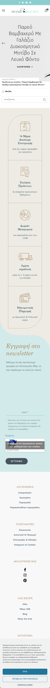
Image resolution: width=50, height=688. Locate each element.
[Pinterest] (30, 2)
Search (44, 99)
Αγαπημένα (24, 497)
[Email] (26, 2)
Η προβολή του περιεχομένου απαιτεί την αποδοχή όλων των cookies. (25, 445)
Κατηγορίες (23, 67)
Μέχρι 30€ (25, 609)
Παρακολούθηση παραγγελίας (25, 507)
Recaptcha (9, 436)
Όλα (25, 672)
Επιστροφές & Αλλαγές (25, 540)
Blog (25, 614)
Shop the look (25, 619)
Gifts (25, 604)
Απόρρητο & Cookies (25, 684)
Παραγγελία (25, 502)
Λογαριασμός (25, 492)
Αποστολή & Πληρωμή (25, 535)
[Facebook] (19, 2)
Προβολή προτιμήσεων (25, 679)
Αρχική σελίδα (8, 79)
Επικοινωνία (25, 530)
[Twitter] (23, 2)
